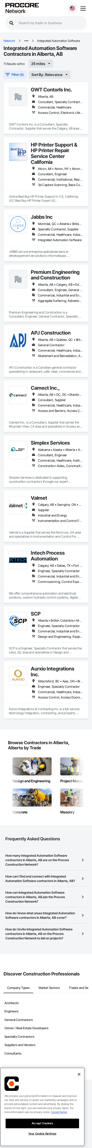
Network (15, 11)
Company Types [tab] (18, 988)
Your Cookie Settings (42, 1133)
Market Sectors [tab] (49, 988)
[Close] (79, 1074)
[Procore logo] (22, 5)
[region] (42, 1107)
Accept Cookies (42, 1123)
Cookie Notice (59, 1112)
